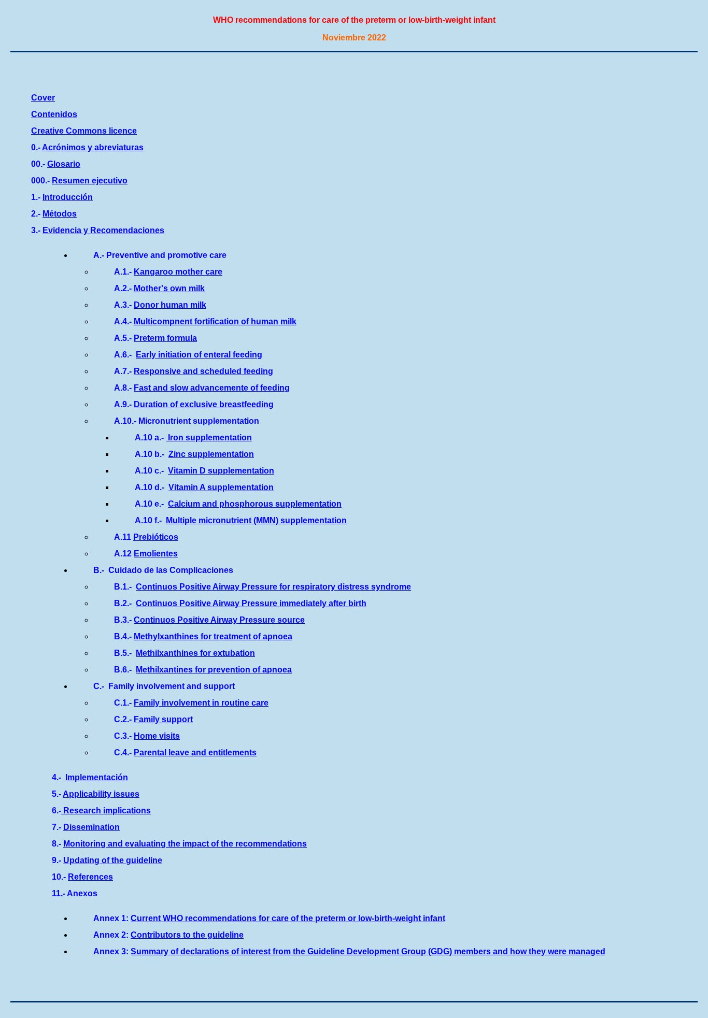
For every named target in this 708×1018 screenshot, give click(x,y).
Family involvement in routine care (201, 702)
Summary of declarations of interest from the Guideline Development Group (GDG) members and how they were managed (368, 951)
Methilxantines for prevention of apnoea (214, 669)
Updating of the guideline (112, 860)
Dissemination (91, 827)
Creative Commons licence (84, 130)
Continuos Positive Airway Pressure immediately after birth (251, 603)
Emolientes (156, 553)
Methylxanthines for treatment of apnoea (213, 636)
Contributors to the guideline (187, 934)
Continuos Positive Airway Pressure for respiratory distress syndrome (273, 586)
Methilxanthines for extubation (195, 653)
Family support (163, 719)
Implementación (96, 777)
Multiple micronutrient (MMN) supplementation (256, 520)
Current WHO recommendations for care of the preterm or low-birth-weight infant (288, 918)
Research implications (106, 810)
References (90, 876)
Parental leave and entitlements (195, 752)
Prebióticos (155, 537)
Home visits (157, 736)
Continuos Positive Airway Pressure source (219, 619)
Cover (43, 97)
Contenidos (54, 114)
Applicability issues (101, 794)
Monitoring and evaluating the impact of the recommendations (185, 843)
